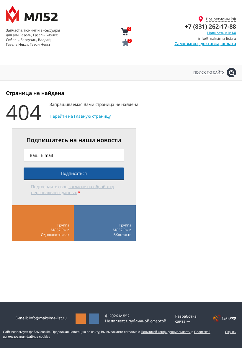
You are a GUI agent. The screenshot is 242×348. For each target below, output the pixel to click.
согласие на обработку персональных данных (72, 190)
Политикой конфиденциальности (165, 332)
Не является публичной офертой (135, 321)
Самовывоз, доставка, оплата (205, 44)
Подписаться (74, 173)
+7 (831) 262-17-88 (210, 26)
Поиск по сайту (208, 72)
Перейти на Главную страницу (80, 116)
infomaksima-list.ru (48, 318)
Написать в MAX (221, 32)
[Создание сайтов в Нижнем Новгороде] (224, 320)
